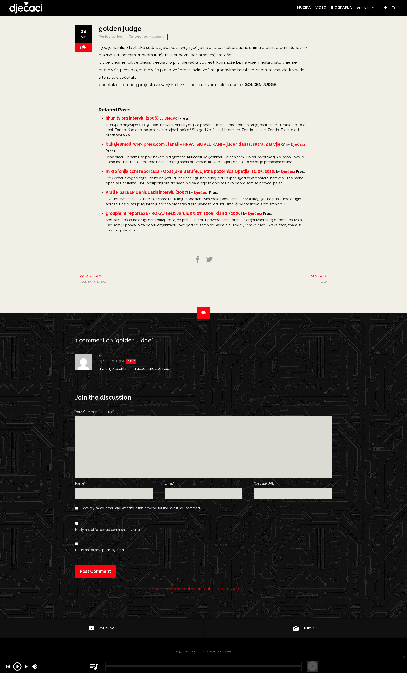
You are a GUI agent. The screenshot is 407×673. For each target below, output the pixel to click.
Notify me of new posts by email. (100, 550)
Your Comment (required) (94, 412)
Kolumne (157, 36)
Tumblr (310, 627)
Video (320, 7)
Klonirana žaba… (93, 278)
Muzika (304, 7)
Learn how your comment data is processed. (196, 588)
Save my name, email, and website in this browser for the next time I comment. (141, 508)
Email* (169, 483)
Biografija (341, 7)
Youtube (106, 627)
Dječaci (171, 118)
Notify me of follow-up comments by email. (108, 530)
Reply (131, 361)
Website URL (264, 483)
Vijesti (363, 8)
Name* (80, 483)
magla (319, 278)
